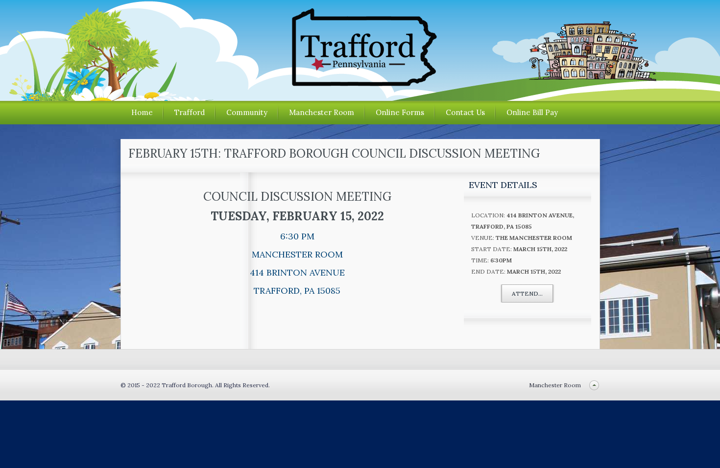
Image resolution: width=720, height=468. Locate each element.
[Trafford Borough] (360, 82)
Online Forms (400, 112)
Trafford (189, 112)
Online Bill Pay (532, 112)
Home (142, 112)
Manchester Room (321, 112)
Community (246, 112)
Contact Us (465, 112)
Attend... (527, 293)
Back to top (594, 385)
